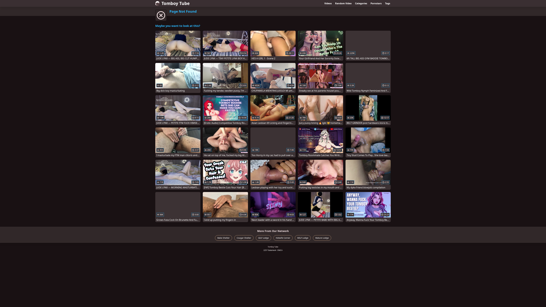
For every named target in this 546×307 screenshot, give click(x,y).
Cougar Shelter (244, 238)
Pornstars (376, 3)
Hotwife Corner (283, 238)
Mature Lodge (322, 238)
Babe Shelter (223, 238)
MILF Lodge (302, 238)
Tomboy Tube (176, 3)
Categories (361, 3)
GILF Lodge (263, 238)
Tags (387, 3)
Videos (328, 3)
